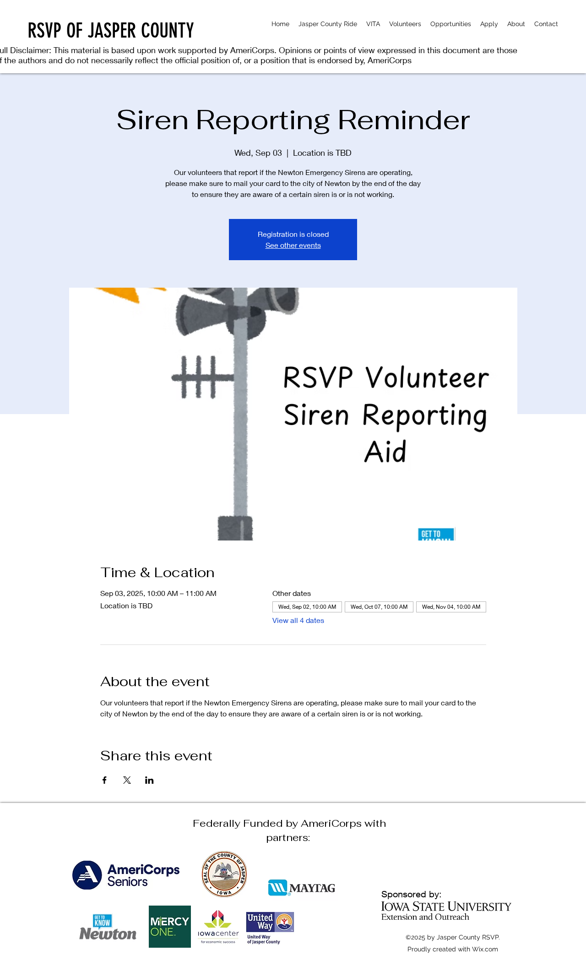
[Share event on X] (127, 780)
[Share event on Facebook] (104, 780)
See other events (293, 244)
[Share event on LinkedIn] (149, 780)
